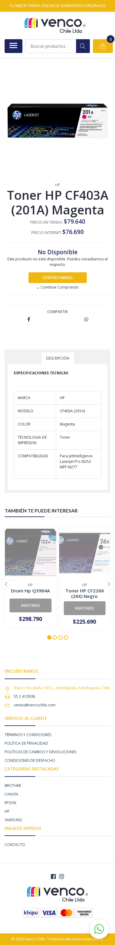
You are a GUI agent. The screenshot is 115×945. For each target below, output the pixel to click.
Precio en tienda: (46, 222)
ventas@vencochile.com (35, 705)
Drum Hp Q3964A (30, 591)
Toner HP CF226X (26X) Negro (84, 593)
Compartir (57, 311)
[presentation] (6, 583)
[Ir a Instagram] (61, 876)
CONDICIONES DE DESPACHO (30, 760)
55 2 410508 (24, 696)
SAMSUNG (13, 819)
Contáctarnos (58, 277)
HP (7, 811)
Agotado (30, 605)
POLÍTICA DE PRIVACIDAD (26, 743)
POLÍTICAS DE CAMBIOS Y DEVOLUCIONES (40, 751)
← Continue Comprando (57, 287)
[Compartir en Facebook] (29, 319)
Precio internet (46, 232)
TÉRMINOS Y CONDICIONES (28, 734)
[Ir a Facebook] (53, 876)
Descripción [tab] (57, 358)
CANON (11, 794)
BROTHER (13, 785)
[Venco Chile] (55, 25)
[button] (49, 637)
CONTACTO (15, 844)
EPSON (10, 802)
